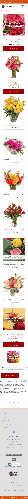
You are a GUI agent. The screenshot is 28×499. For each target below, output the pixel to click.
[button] (23, 6)
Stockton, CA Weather (7, 485)
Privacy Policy (7, 490)
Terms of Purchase (18, 490)
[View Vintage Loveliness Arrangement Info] (14, 284)
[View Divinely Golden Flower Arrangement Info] (14, 109)
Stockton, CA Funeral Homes (9, 480)
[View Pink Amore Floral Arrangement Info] (14, 144)
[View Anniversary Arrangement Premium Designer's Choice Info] (14, 249)
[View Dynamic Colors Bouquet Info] (14, 179)
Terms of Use (14, 493)
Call (5, 498)
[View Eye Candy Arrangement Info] (14, 66)
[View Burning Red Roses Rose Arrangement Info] (14, 214)
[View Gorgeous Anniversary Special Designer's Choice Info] (14, 319)
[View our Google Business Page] (14, 433)
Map (15, 498)
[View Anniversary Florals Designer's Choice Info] (14, 24)
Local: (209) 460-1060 (14, 447)
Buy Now (14, 48)
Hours (24, 498)
